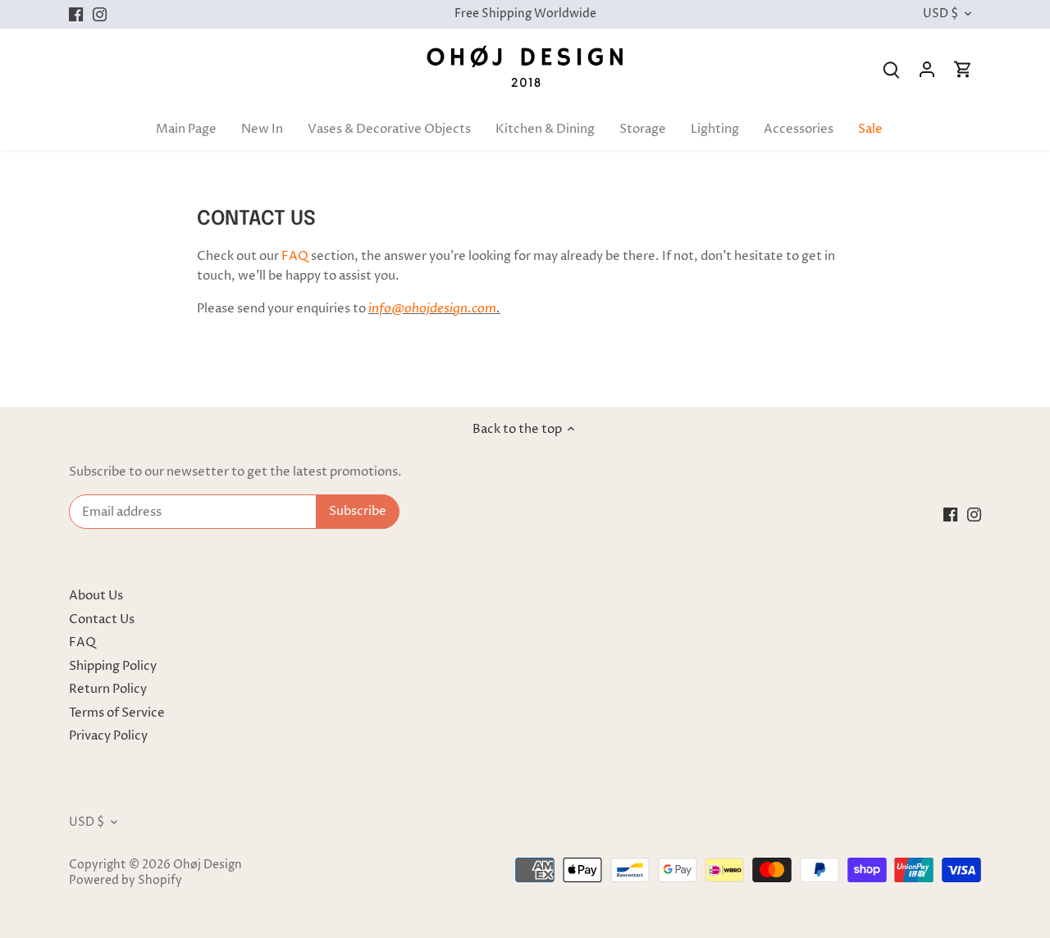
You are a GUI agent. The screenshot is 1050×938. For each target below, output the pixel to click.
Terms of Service (117, 713)
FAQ (294, 256)
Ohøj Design (207, 865)
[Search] (891, 69)
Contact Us (102, 619)
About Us (96, 595)
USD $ (940, 14)
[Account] (927, 69)
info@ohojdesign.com (432, 308)
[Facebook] (76, 14)
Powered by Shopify (125, 880)
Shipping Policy (113, 666)
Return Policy (108, 689)
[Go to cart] (963, 69)
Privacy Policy (108, 735)
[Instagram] (100, 14)
